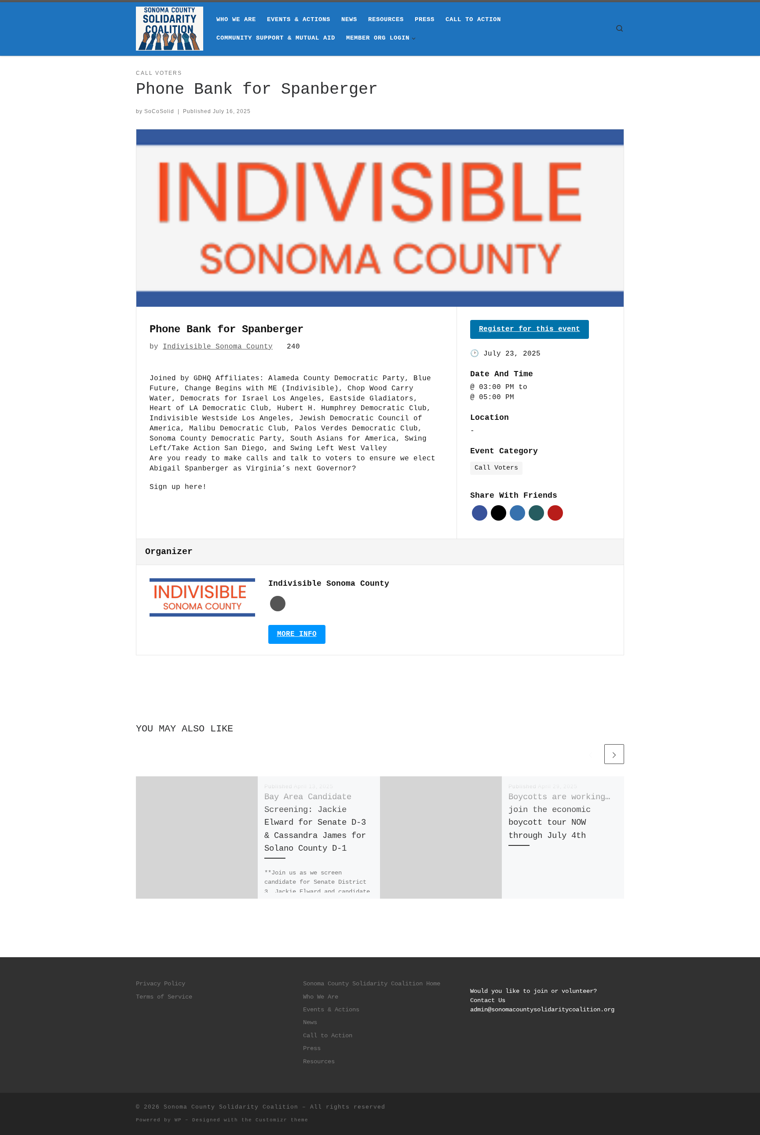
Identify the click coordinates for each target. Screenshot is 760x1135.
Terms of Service (164, 997)
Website (277, 603)
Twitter (498, 513)
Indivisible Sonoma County (218, 347)
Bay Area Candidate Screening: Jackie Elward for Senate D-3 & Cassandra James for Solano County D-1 (315, 822)
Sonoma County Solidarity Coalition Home (371, 984)
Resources (319, 1061)
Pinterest (555, 513)
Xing (536, 513)
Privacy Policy (160, 984)
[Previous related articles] (590, 754)
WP (178, 1120)
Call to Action (327, 1035)
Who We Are (320, 997)
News (310, 1022)
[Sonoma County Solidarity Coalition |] (169, 29)
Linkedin (517, 513)
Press (312, 1048)
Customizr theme (282, 1120)
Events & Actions (331, 1009)
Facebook (479, 513)
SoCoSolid (159, 111)
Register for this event (529, 329)
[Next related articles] (614, 754)
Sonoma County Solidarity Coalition (231, 1107)
